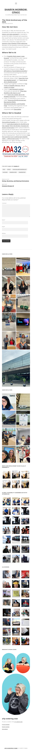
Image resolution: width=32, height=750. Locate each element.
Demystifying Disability (8, 122)
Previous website (5, 724)
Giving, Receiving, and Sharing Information (15, 181)
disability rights (13, 172)
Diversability (17, 109)
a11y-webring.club (18, 721)
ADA (4, 169)
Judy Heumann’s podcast (16, 89)
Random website (5, 727)
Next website (5, 729)
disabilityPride (22, 172)
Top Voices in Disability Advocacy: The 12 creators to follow (15, 85)
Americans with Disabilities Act (19, 169)
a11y (10, 166)
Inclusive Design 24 (8, 186)
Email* (3, 226)
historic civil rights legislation (10, 34)
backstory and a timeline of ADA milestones (14, 43)
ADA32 (8, 169)
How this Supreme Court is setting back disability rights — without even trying (16, 136)
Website (4, 233)
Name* (3, 220)
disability (16, 166)
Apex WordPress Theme (11, 748)
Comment (4, 203)
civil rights (5, 172)
